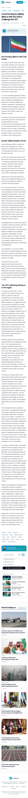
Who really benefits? (9, 564)
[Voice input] (19, 554)
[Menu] (25, 2)
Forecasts (11, 786)
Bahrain (8, 7)
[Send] (23, 554)
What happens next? (9, 561)
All (23, 574)
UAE (23, 10)
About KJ (14, 788)
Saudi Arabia (16, 10)
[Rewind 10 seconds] (21, 31)
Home (3, 7)
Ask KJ (20, 2)
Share (24, 25)
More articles (21, 608)
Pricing (17, 786)
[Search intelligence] (14, 2)
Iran (10, 10)
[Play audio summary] (4, 30)
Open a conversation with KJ (14, 568)
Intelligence (5, 786)
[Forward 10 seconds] (24, 31)
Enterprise (23, 786)
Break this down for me (10, 559)
